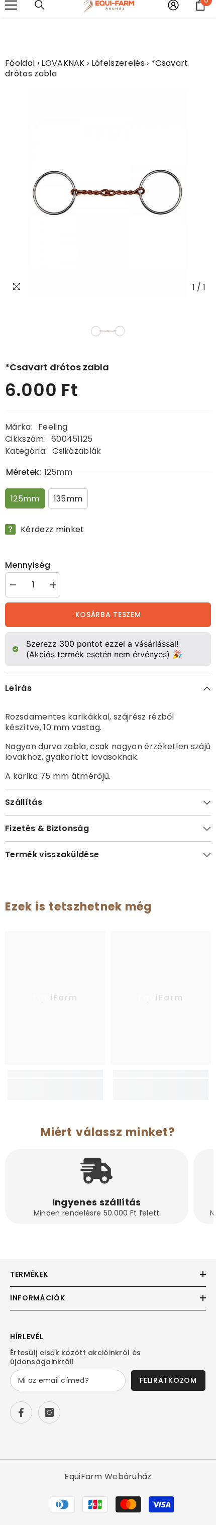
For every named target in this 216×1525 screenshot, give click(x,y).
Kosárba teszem (108, 614)
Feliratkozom (168, 1380)
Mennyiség (27, 565)
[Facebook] (21, 1412)
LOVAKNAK (63, 63)
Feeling (52, 427)
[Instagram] (49, 1412)
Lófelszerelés (118, 63)
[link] (55, 1084)
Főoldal (20, 63)
